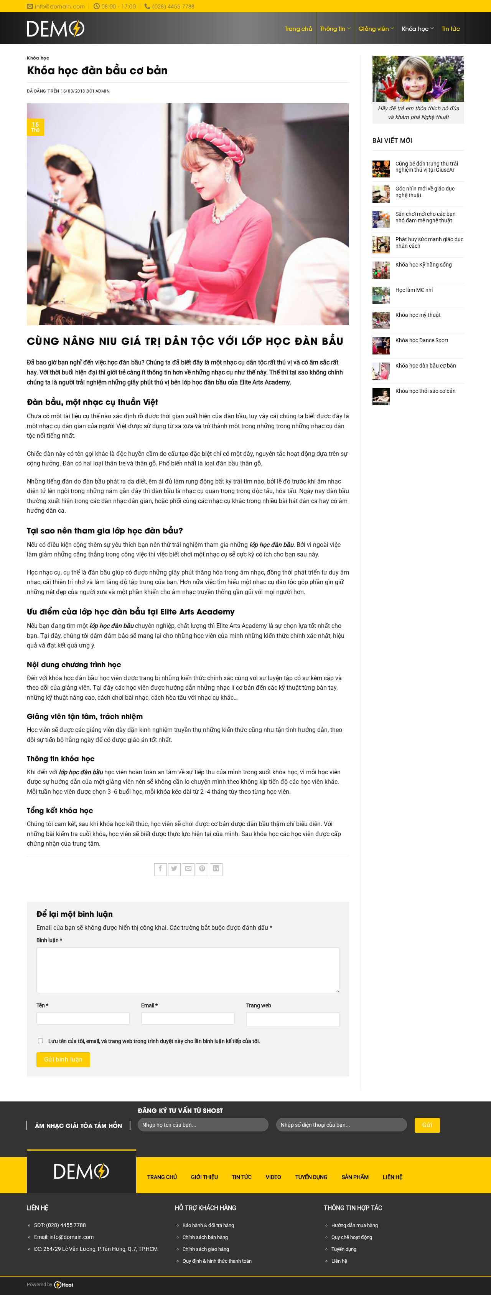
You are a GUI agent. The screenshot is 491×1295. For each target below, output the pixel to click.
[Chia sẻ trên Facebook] (160, 869)
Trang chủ (299, 28)
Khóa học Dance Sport (421, 340)
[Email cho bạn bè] (188, 869)
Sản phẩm (355, 1177)
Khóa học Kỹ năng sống (423, 265)
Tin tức (451, 28)
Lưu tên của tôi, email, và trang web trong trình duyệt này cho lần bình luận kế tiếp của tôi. (154, 1041)
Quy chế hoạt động (351, 1237)
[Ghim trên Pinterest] (202, 869)
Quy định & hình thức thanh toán (217, 1261)
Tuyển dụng (311, 1177)
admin (103, 91)
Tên (42, 1005)
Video (273, 1177)
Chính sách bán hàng (205, 1237)
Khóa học (415, 28)
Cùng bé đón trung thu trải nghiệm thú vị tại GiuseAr (426, 167)
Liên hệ (392, 1177)
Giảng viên (374, 28)
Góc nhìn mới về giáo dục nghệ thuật (425, 191)
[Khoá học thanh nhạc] (55, 28)
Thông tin (333, 28)
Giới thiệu (204, 1177)
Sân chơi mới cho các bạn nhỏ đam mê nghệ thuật (425, 217)
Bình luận (49, 940)
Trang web (258, 1005)
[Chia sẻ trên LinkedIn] (216, 869)
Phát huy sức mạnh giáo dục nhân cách (429, 242)
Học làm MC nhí (414, 290)
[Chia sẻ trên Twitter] (174, 869)
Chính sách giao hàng (206, 1249)
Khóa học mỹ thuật (418, 315)
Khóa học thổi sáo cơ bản (425, 391)
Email (149, 1005)
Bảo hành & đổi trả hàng (208, 1225)
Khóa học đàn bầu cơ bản (425, 366)
